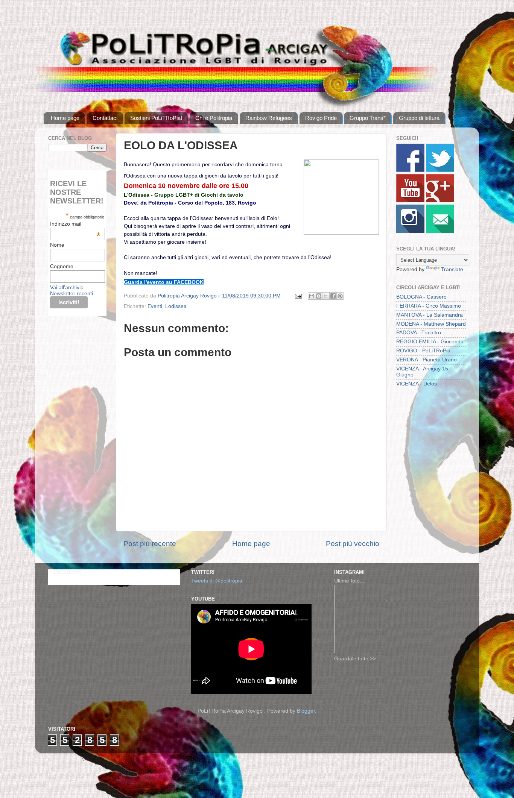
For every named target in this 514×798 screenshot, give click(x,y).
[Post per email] (297, 296)
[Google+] (440, 200)
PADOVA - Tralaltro (418, 332)
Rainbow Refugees (268, 118)
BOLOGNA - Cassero (421, 297)
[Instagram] (410, 231)
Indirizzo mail (75, 224)
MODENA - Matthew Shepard (431, 324)
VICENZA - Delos (416, 384)
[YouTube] (410, 200)
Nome (57, 245)
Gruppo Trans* (368, 118)
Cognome (61, 266)
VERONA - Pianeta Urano (426, 360)
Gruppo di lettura (419, 118)
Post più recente (149, 544)
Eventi (155, 306)
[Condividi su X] (326, 296)
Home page (65, 118)
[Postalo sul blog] (318, 296)
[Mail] (440, 231)
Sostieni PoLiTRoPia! (156, 118)
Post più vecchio (352, 544)
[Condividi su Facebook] (333, 296)
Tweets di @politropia (216, 581)
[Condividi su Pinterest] (340, 296)
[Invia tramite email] (311, 296)
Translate (452, 269)
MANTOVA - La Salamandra (429, 315)
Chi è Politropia (213, 118)
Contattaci (105, 118)
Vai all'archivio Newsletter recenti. (72, 290)
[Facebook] (410, 170)
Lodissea (176, 306)
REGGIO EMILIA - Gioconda (430, 341)
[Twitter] (440, 170)
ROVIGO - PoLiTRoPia (423, 350)
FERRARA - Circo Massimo (428, 306)
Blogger (306, 711)
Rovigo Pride (321, 118)
